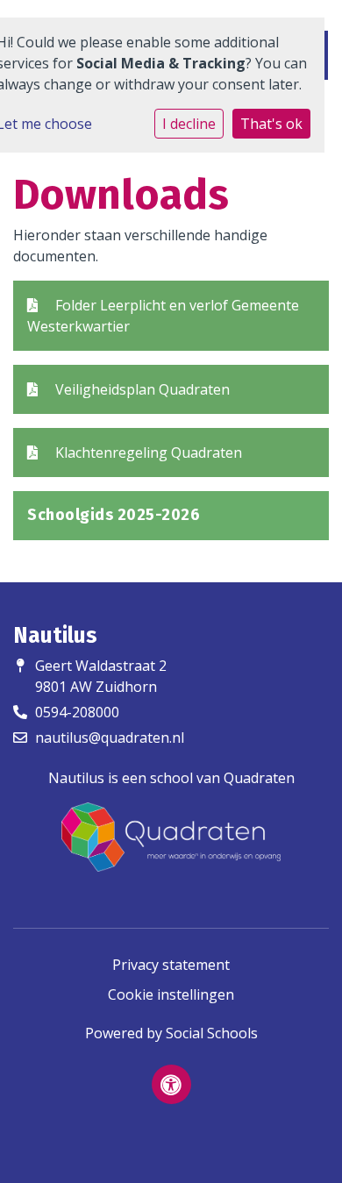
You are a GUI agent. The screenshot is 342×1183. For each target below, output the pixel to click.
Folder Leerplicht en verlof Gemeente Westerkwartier (163, 316)
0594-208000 (77, 712)
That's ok (271, 123)
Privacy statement (171, 964)
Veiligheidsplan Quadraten (141, 389)
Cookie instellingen (171, 994)
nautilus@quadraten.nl (109, 737)
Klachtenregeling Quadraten (147, 452)
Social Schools (212, 1033)
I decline (189, 123)
